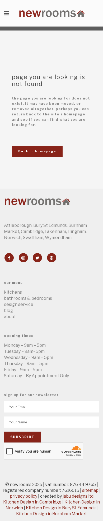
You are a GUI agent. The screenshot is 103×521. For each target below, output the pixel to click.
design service (18, 304)
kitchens (13, 292)
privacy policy (23, 496)
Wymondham (58, 237)
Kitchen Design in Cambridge (32, 502)
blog (8, 310)
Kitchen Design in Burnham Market (51, 513)
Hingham (77, 231)
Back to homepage (37, 151)
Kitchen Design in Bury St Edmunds (61, 507)
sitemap (90, 490)
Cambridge (32, 231)
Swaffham (33, 237)
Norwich (12, 237)
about (10, 316)
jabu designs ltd (78, 496)
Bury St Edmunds (50, 225)
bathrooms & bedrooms (28, 298)
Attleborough (18, 225)
